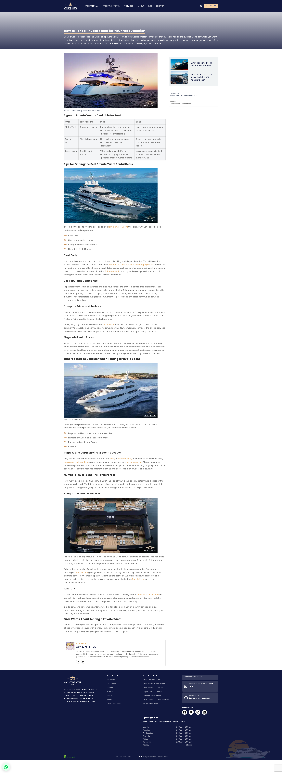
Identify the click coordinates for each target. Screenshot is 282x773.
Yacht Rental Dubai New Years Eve (156, 699)
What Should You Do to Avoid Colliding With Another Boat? (202, 77)
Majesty (110, 691)
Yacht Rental (91, 6)
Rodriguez (110, 688)
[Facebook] (78, 662)
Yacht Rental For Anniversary (154, 684)
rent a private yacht (118, 226)
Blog (150, 6)
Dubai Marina (81, 572)
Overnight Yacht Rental (152, 695)
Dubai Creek (138, 579)
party (112, 458)
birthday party (125, 458)
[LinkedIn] (83, 662)
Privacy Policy (163, 757)
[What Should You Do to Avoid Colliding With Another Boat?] (179, 77)
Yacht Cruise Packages (152, 676)
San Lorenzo (111, 684)
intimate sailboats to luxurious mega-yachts (131, 264)
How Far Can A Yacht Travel (181, 103)
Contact (160, 6)
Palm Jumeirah (112, 271)
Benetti (109, 695)
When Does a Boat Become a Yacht (184, 94)
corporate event (135, 462)
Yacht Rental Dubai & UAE (132, 757)
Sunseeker (111, 680)
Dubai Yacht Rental (114, 676)
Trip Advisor (108, 324)
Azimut (109, 699)
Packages (128, 6)
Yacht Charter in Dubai (151, 680)
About (141, 6)
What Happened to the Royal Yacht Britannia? (202, 64)
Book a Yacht (211, 6)
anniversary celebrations (76, 462)
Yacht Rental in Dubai (193, 676)
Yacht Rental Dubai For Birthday (155, 688)
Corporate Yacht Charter (152, 691)
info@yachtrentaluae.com (200, 698)
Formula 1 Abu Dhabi (150, 703)
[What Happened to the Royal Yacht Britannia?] (179, 64)
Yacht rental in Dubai (72, 689)
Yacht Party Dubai (111, 6)
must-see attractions (148, 594)
